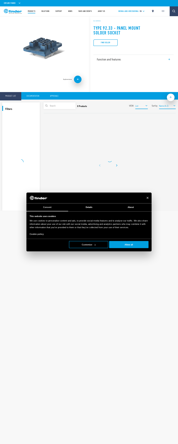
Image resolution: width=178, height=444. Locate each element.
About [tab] (131, 207)
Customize (87, 244)
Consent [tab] (47, 207)
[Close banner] (148, 198)
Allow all (129, 244)
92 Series (97, 21)
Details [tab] (89, 207)
